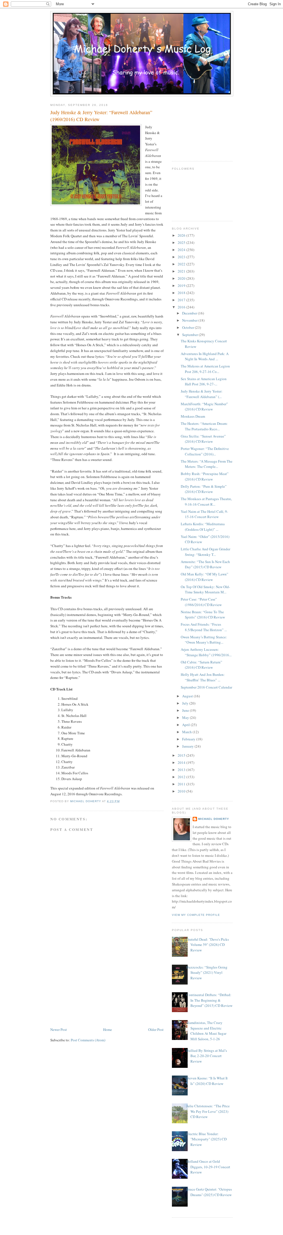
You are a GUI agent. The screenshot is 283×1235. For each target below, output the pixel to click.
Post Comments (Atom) (88, 1039)
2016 (182, 307)
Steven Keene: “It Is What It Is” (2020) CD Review (207, 1081)
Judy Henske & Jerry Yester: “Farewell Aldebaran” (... (201, 394)
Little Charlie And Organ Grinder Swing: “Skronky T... (205, 551)
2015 (182, 755)
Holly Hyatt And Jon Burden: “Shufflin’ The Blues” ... (203, 677)
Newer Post (58, 1029)
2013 (182, 769)
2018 (182, 292)
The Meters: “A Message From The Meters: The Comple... (206, 464)
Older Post (156, 1029)
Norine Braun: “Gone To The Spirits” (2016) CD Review (203, 614)
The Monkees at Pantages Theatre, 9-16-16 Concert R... (206, 501)
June (186, 710)
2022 (182, 264)
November (190, 320)
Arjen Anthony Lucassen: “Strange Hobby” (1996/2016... (206, 652)
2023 (182, 256)
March (187, 731)
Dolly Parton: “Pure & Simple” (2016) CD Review (204, 489)
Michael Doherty (213, 818)
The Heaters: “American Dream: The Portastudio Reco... (204, 426)
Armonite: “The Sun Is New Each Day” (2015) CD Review (205, 564)
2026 (182, 235)
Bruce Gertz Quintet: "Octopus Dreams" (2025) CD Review (209, 1192)
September (190, 334)
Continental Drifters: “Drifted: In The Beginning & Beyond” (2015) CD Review (209, 1000)
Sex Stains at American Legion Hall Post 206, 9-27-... (204, 381)
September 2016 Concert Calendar (206, 687)
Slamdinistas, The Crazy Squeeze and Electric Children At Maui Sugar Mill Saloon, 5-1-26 (206, 1030)
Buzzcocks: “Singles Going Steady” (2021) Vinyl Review (206, 972)
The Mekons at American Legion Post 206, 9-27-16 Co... (205, 369)
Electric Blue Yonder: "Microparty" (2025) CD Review (206, 1139)
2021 (182, 271)
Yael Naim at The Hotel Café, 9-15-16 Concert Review (204, 514)
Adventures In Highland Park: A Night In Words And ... (205, 356)
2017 (182, 299)
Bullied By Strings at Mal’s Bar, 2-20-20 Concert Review (206, 1056)
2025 (182, 242)
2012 (182, 776)
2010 (182, 791)
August (188, 695)
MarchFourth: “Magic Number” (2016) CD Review (204, 406)
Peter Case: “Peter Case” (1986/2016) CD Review (201, 602)
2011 (182, 783)
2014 (182, 762)
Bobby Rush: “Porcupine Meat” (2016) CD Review (205, 476)
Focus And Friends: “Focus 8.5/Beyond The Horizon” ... (204, 627)
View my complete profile (196, 914)
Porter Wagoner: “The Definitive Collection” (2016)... (205, 451)
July (185, 703)
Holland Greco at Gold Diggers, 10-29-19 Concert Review (208, 1167)
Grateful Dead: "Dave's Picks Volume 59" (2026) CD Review (207, 945)
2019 (182, 285)
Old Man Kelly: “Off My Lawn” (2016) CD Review (204, 577)
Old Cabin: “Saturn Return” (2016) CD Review (201, 665)
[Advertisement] (91, 987)
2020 (182, 278)
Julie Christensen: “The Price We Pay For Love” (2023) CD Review (208, 1111)
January (188, 746)
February (189, 739)
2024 (182, 249)
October (188, 327)
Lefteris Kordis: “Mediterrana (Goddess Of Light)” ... (203, 526)
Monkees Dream (193, 416)
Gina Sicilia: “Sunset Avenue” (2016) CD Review (203, 439)
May (186, 717)
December (190, 313)
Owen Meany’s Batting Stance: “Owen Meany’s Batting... (204, 639)
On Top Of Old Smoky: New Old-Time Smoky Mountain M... (205, 589)
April (186, 724)
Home (107, 1029)
